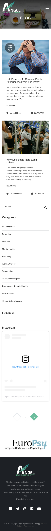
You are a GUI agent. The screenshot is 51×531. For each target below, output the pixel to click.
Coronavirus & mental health (15, 286)
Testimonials (7, 271)
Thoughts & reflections (12, 301)
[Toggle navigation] (47, 8)
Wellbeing (6, 256)
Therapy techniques (11, 278)
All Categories (8, 227)
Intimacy (6, 241)
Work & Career (8, 264)
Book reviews (8, 293)
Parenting (6, 234)
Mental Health (16, 113)
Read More (11, 105)
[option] (25, 445)
